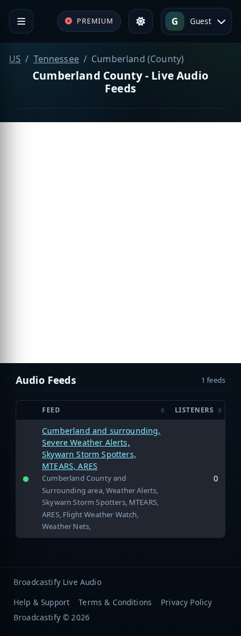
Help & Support (41, 602)
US (15, 59)
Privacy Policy (186, 602)
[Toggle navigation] (21, 21)
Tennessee (56, 59)
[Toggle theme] (140, 21)
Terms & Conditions (115, 602)
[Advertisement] (120, 242)
